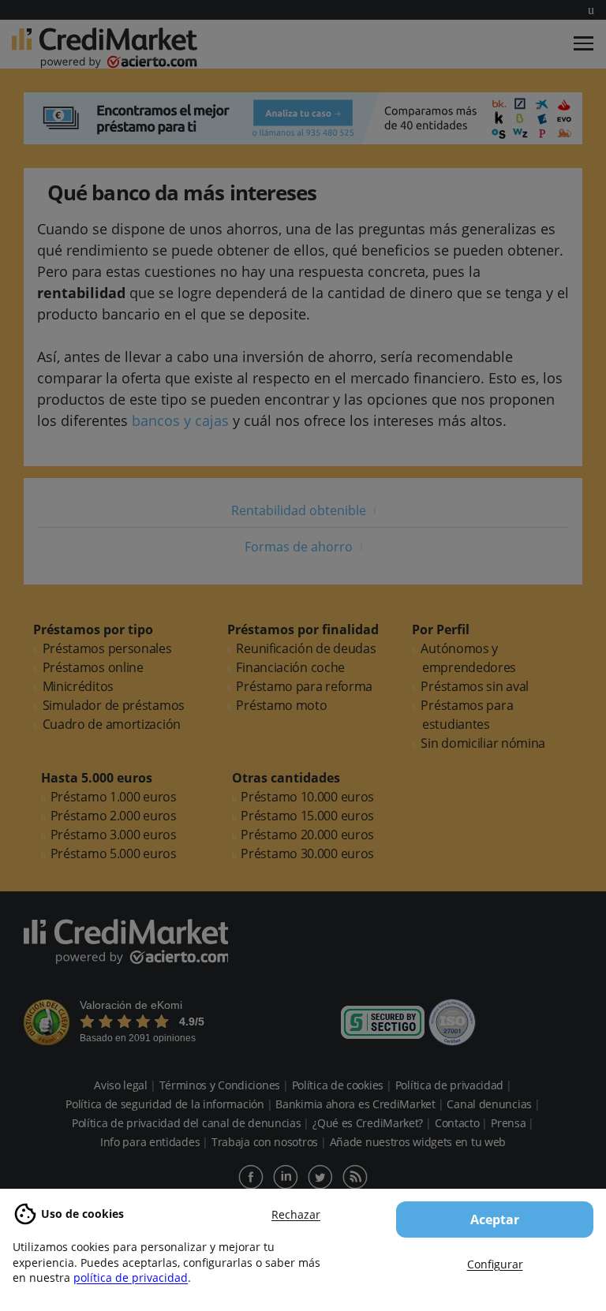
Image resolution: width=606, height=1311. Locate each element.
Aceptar (494, 1219)
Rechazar (295, 1214)
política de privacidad (130, 1277)
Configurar (495, 1264)
